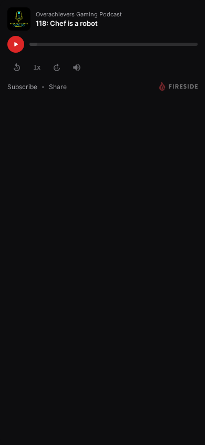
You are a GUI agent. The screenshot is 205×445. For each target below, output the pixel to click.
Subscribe (22, 87)
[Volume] (76, 67)
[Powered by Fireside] (178, 86)
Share (58, 87)
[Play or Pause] (15, 44)
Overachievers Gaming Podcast (79, 14)
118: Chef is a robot (67, 23)
